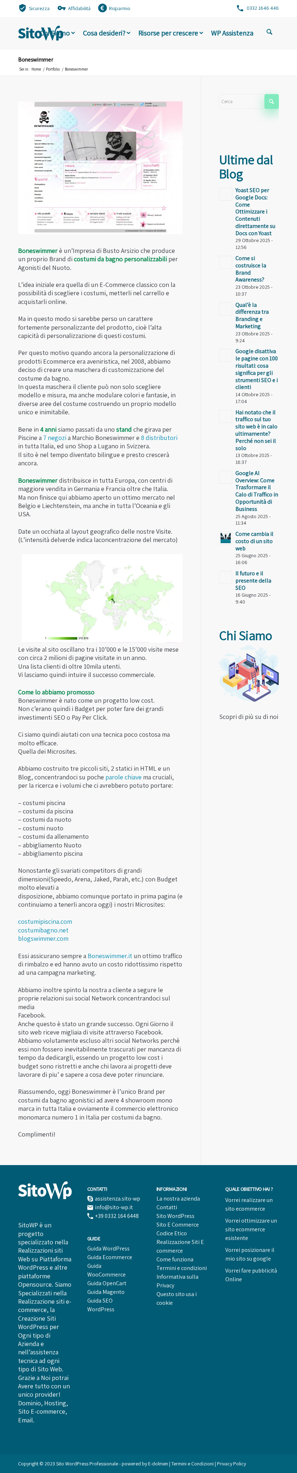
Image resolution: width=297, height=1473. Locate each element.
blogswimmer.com (43, 938)
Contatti (166, 1207)
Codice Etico (171, 1233)
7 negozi (54, 437)
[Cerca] (269, 33)
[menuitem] (34, 8)
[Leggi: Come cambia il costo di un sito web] (225, 538)
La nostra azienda (178, 1198)
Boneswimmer (35, 59)
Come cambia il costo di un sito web (254, 541)
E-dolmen (158, 1463)
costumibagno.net (43, 930)
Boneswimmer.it (110, 956)
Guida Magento (106, 1292)
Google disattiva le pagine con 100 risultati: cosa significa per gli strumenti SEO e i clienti (256, 369)
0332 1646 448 (263, 8)
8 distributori (159, 437)
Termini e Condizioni (193, 1463)
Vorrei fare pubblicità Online (251, 1275)
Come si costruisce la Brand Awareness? (250, 268)
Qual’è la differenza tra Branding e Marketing (252, 315)
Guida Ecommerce (109, 1257)
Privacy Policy (231, 1463)
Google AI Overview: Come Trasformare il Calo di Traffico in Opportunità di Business (256, 491)
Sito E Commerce (177, 1224)
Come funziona (174, 1259)
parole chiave (123, 777)
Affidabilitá (79, 8)
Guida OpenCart (106, 1283)
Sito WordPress (175, 1216)
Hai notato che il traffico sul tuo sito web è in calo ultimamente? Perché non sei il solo (256, 430)
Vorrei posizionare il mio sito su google (250, 1254)
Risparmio (119, 8)
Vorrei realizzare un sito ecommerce (249, 1204)
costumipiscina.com (45, 921)
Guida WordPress (108, 1248)
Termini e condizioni (181, 1268)
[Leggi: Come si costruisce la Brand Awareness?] (225, 262)
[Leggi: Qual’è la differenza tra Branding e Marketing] (225, 309)
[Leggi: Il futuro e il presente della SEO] (225, 577)
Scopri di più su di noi (248, 716)
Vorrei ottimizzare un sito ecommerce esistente (251, 1229)
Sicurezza (39, 8)
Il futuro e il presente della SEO (253, 581)
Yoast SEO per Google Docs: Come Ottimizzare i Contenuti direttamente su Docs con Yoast (255, 211)
